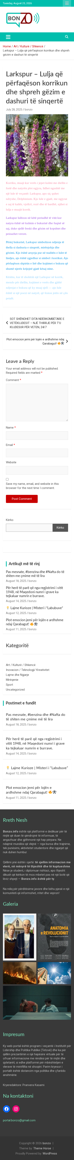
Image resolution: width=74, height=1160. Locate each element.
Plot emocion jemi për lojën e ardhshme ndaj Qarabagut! (35, 341)
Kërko (9, 520)
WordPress (50, 1153)
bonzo (29, 109)
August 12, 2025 (16, 613)
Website (11, 462)
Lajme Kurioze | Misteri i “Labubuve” (36, 608)
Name (11, 427)
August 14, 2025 (16, 601)
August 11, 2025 (16, 629)
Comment (13, 380)
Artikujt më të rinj (24, 564)
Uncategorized (15, 689)
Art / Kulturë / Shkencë (21, 665)
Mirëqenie (12, 680)
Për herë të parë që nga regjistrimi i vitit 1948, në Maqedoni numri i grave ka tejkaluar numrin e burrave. (34, 592)
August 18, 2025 (16, 580)
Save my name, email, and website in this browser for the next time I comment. (32, 486)
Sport (9, 684)
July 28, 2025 (14, 109)
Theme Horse (42, 1148)
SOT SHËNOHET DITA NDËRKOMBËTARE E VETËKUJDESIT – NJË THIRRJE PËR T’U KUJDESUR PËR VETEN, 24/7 (37, 323)
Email (10, 445)
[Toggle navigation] (8, 36)
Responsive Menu (67, 3)
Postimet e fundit (21, 703)
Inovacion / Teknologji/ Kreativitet (27, 670)
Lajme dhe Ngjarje (17, 675)
